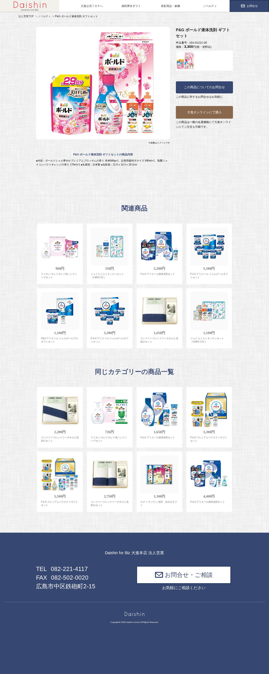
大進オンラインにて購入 (204, 112)
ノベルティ (210, 6)
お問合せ (252, 6)
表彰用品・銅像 (170, 6)
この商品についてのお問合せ (204, 87)
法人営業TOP (26, 16)
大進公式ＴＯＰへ (92, 6)
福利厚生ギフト (131, 6)
